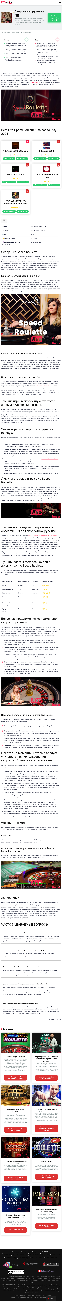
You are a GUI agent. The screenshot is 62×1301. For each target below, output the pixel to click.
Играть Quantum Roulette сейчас (15, 1230)
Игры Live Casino (26, 1252)
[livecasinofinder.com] (7, 2)
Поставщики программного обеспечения (14, 1254)
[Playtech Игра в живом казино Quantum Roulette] (16, 1211)
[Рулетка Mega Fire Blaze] (15, 1052)
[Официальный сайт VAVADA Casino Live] (46, 148)
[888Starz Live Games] (46, 172)
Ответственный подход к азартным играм (17, 1258)
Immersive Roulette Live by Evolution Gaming (46, 1211)
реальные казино (35, 82)
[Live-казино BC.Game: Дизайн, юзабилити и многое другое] (15, 172)
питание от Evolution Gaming (50, 459)
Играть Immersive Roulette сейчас (46, 1226)
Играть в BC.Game (10, 182)
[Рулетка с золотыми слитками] (15, 1105)
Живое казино (16, 1252)
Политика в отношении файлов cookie (39, 1256)
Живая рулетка (15, 32)
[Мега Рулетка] (46, 1157)
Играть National (10, 211)
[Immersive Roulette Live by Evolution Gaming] (46, 1206)
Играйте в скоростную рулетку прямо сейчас (54, 17)
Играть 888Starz (40, 185)
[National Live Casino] (15, 198)
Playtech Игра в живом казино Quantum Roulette (15, 1216)
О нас (29, 1254)
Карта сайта (35, 1254)
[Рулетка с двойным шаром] (46, 1105)
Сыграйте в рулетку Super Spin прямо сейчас (46, 1077)
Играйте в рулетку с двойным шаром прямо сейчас (46, 1128)
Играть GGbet (10, 158)
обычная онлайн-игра (43, 386)
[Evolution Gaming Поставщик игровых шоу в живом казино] (17, 15)
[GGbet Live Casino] (15, 148)
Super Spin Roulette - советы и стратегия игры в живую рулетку (46, 1059)
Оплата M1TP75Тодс (44, 1252)
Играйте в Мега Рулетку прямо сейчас (46, 1176)
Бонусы (34, 1252)
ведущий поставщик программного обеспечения (42, 536)
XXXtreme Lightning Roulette (16, 1161)
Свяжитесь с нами (31, 1260)
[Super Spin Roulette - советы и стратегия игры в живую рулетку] (46, 1052)
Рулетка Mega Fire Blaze (15, 1057)
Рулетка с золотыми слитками (15, 1110)
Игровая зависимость (51, 1258)
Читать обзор (22, 158)
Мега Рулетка (46, 1161)
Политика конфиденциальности (50, 1254)
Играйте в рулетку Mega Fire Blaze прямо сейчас (15, 1077)
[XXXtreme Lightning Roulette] (15, 1157)
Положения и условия (37, 1258)
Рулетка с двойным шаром (46, 1109)
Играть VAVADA (41, 158)
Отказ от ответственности (19, 1256)
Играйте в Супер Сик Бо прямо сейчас (15, 1129)
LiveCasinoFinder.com (6, 32)
